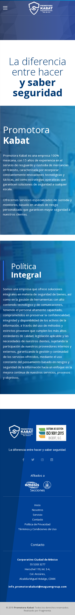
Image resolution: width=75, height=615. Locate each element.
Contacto (37, 519)
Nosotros (37, 510)
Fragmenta (45, 610)
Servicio (37, 514)
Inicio (37, 505)
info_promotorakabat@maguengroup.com (37, 586)
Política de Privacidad (37, 524)
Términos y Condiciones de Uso (37, 529)
